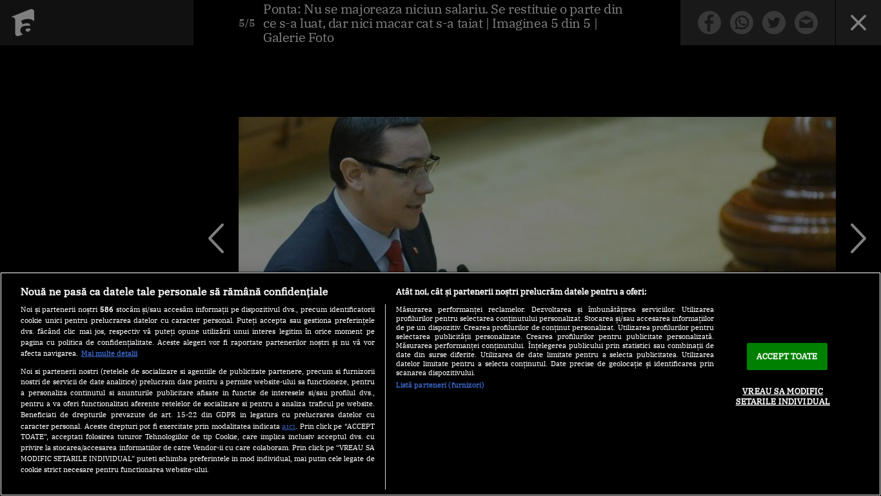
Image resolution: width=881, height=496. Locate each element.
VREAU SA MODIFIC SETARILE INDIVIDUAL (783, 396)
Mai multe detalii (109, 353)
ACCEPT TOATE (787, 356)
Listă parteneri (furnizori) (440, 384)
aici (288, 425)
